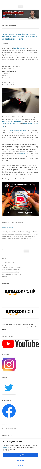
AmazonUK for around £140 (11, 124)
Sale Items (5, 276)
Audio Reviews (20, 232)
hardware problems (25, 234)
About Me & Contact (8, 263)
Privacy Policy (6, 265)
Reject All (20, 465)
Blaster (8, 234)
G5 (11, 234)
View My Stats (12, 429)
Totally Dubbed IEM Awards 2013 (11, 267)
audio (33, 232)
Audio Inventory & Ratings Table (11, 270)
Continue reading (8, 227)
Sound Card (10, 238)
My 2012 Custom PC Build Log (10, 272)
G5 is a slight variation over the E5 (16, 131)
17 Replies (5, 43)
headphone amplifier (20, 48)
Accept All (20, 455)
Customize (20, 460)
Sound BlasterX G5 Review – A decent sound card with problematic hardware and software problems (19, 36)
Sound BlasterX (20, 236)
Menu (20, 6)
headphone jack (24, 154)
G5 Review (16, 234)
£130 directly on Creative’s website (13, 121)
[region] (20, 454)
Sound (13, 236)
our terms (6, 447)
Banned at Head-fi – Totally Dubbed (12, 274)
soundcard (17, 238)
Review (33, 234)
